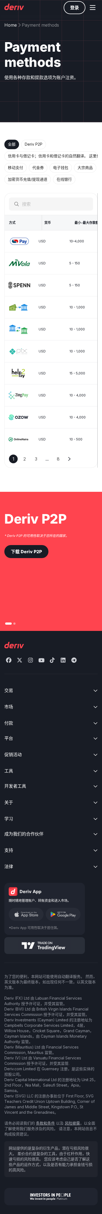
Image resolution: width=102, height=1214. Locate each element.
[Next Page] (69, 459)
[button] (93, 7)
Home (10, 25)
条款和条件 (45, 1123)
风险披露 (72, 1123)
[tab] (11, 144)
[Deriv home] (14, 8)
